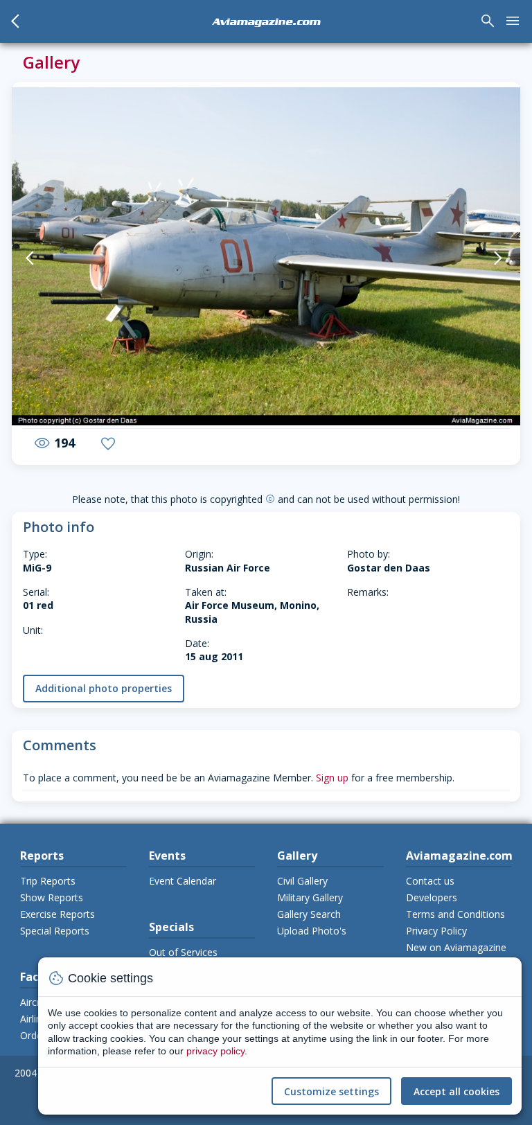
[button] (47, 257)
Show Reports (51, 897)
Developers (431, 897)
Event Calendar (182, 880)
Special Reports (54, 930)
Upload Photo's (311, 930)
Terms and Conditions (455, 914)
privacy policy (215, 1050)
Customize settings (331, 1091)
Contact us (430, 880)
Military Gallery (310, 897)
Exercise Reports (57, 914)
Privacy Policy (436, 930)
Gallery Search (309, 914)
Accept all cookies (456, 1091)
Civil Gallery (302, 880)
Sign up (332, 777)
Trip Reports (48, 880)
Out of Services (183, 952)
